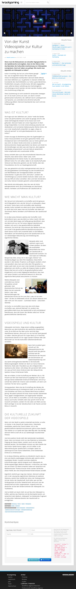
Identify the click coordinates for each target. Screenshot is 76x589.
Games (10, 577)
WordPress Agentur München (31, 586)
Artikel (12, 505)
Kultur (19, 504)
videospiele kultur (30, 507)
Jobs (9, 581)
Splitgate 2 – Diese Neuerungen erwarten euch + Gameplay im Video (62, 47)
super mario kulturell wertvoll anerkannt (14, 511)
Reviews (24, 579)
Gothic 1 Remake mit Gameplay (59, 56)
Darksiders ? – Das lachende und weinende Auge (61, 64)
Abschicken (46, 560)
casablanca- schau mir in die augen (12, 509)
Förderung (14, 504)
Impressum (11, 579)
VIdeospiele (28, 504)
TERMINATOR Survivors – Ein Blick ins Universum (61, 77)
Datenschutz (12, 586)
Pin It (43, 74)
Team (9, 584)
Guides (24, 581)
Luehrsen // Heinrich (28, 583)
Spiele (23, 504)
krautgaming (10, 2)
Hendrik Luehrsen (11, 57)
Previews (24, 577)
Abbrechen (34, 560)
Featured (17, 505)
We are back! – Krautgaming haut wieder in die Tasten (61, 85)
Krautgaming (11, 575)
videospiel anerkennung (26, 509)
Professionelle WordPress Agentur (32, 588)
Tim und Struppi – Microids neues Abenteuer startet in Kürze (61, 94)
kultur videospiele (21, 507)
